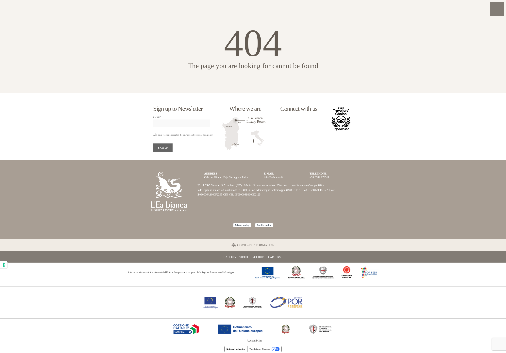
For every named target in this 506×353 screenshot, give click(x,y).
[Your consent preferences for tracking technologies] (4, 265)
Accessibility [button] (254, 340)
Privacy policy (242, 225)
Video (243, 257)
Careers (274, 257)
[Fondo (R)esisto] (253, 302)
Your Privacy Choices (259, 349)
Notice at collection (236, 349)
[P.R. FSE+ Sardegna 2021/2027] (253, 328)
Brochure (258, 257)
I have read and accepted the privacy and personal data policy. (184, 135)
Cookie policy (264, 225)
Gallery (230, 257)
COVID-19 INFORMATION (256, 245)
